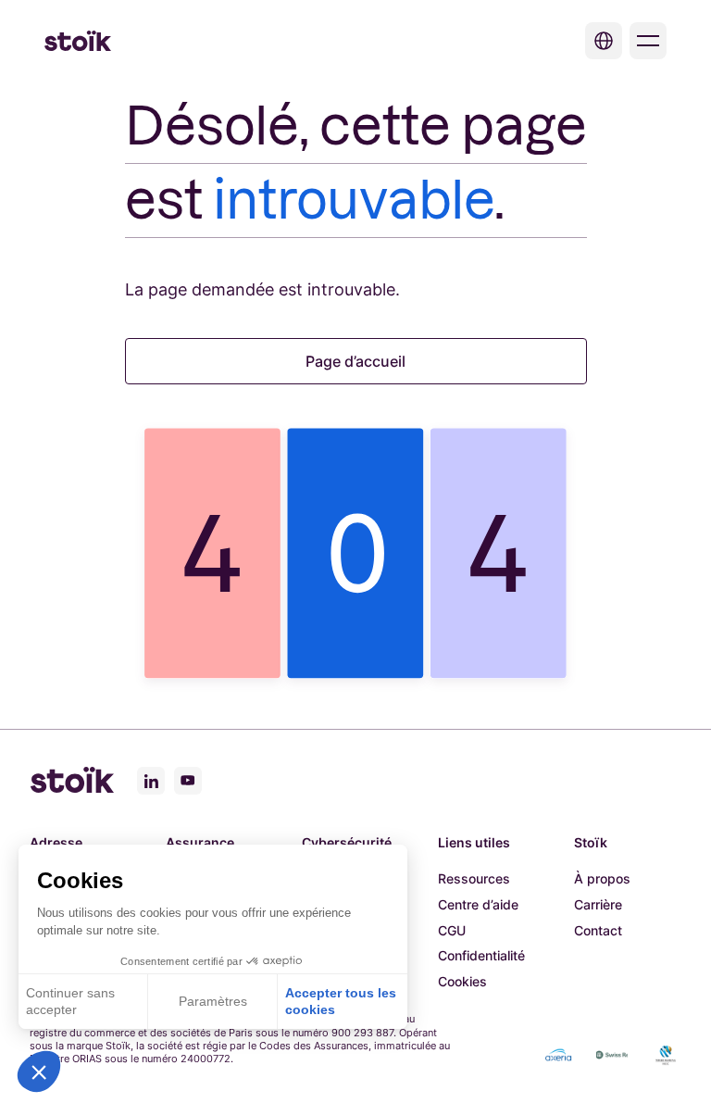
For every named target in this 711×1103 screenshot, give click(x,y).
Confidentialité (481, 955)
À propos (602, 878)
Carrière (598, 904)
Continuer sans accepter (70, 1001)
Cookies (462, 981)
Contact (598, 930)
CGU (452, 930)
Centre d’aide (478, 904)
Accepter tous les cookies (340, 1001)
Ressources (474, 878)
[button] (39, 1071)
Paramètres (213, 1001)
